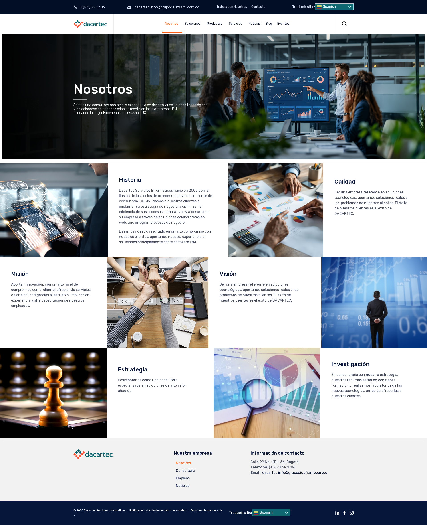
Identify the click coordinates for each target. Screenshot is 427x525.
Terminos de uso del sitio (207, 510)
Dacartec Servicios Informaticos (104, 510)
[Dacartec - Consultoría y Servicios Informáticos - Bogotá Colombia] (90, 24)
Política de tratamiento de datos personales (157, 510)
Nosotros (171, 24)
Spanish (329, 6)
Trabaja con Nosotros (231, 6)
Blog (269, 24)
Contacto (258, 6)
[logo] (93, 458)
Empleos (183, 478)
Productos (214, 24)
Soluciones (192, 24)
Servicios (235, 24)
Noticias (254, 24)
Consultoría (185, 470)
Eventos (283, 24)
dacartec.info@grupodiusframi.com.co (166, 7)
